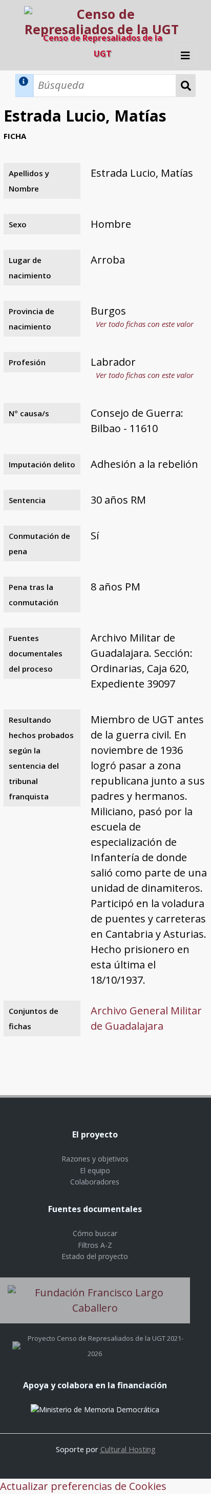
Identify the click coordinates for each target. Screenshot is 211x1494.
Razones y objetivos (95, 1159)
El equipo (95, 1170)
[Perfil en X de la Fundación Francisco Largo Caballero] (16, 1338)
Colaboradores (94, 1182)
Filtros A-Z (95, 1245)
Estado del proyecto (94, 1256)
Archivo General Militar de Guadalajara (146, 1018)
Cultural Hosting (128, 1449)
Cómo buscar (95, 1233)
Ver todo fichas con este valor (145, 324)
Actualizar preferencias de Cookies (83, 1486)
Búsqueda (186, 85)
